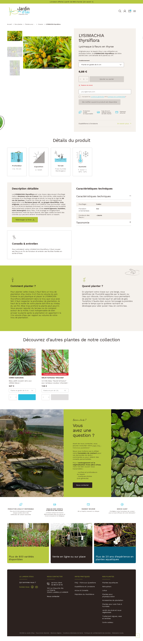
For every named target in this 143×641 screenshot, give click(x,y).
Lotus (104, 590)
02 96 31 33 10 (57, 585)
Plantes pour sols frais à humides (112, 605)
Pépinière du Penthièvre (84, 594)
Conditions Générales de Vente (73, 633)
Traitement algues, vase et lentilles (112, 617)
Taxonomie (82, 222)
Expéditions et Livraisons (85, 587)
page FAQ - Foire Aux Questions (87, 447)
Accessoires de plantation (112, 600)
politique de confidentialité (116, 96)
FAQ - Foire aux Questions (85, 583)
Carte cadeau (107, 622)
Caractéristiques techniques (93, 196)
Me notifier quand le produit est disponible (99, 102)
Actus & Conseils (81, 590)
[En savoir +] (88, 2)
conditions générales (97, 96)
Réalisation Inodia (117, 633)
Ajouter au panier (107, 79)
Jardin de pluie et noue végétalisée (111, 611)
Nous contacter (53, 596)
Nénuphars (106, 587)
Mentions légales (56, 633)
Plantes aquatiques (110, 583)
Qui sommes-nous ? (27, 582)
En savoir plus (123, 124)
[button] (129, 11)
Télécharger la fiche (23, 220)
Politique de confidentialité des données (97, 633)
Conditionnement (84, 60)
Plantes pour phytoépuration (108, 595)
